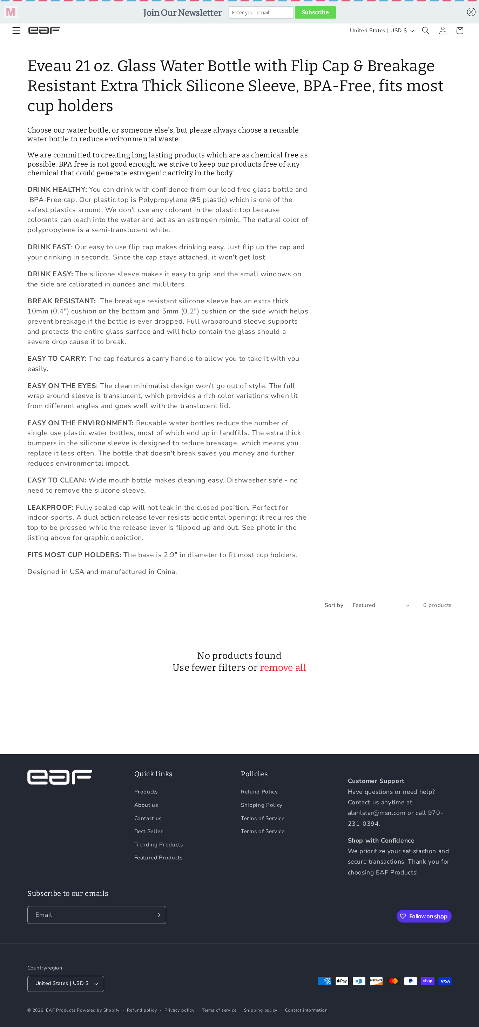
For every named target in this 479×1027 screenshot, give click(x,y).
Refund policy (142, 1010)
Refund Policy (259, 791)
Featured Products (158, 857)
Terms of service (219, 1010)
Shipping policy (261, 1010)
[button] (16, 30)
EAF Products (60, 1010)
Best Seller (148, 831)
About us (146, 805)
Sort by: (335, 605)
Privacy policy (179, 1010)
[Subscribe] (157, 915)
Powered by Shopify (98, 1010)
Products (146, 791)
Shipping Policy (262, 805)
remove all (283, 667)
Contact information (306, 1010)
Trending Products (158, 844)
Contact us (148, 818)
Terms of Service (263, 818)
